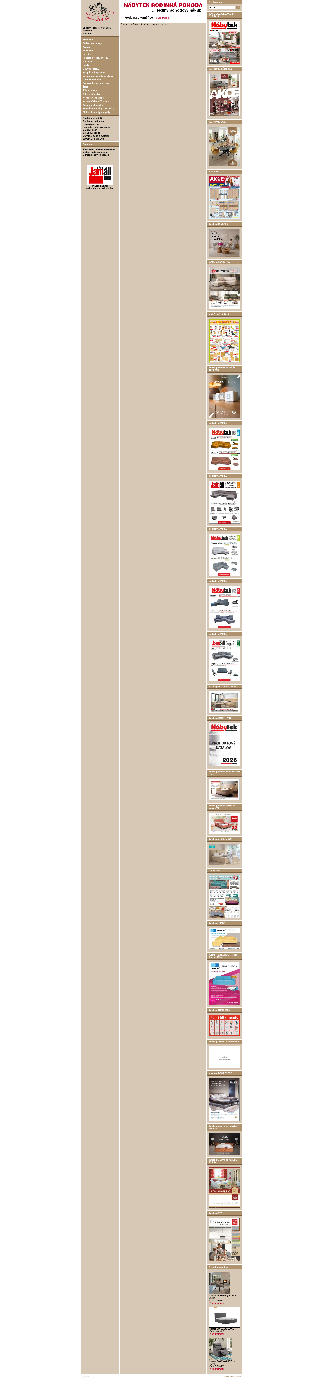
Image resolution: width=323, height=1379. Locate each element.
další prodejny (163, 18)
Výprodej (87, 30)
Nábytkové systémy (94, 72)
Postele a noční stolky (95, 57)
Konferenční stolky (93, 97)
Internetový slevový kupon (96, 127)
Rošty (86, 65)
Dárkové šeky (90, 130)
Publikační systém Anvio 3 (231, 1377)
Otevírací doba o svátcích (96, 136)
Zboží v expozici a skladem (97, 28)
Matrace (87, 61)
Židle (85, 86)
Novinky (87, 33)
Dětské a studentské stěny (98, 76)
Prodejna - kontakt (92, 118)
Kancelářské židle (93, 105)
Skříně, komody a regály (96, 112)
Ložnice (87, 54)
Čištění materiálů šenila (95, 152)
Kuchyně (88, 39)
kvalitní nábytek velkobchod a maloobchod (100, 187)
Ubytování (85, 1377)
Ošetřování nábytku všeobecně (99, 149)
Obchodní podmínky (93, 121)
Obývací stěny (91, 68)
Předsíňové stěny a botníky (98, 108)
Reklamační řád (91, 124)
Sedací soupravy (92, 43)
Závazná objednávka (93, 139)
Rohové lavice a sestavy (97, 83)
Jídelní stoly (90, 90)
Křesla (86, 47)
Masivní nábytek (92, 79)
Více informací (216, 1303)
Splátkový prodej (92, 133)
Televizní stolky (91, 94)
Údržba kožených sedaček (96, 155)
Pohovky (88, 50)
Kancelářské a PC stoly (96, 101)
